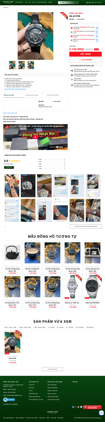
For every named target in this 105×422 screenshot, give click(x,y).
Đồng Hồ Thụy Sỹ (52, 390)
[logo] (8, 3)
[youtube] (76, 407)
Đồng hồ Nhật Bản (52, 387)
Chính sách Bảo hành (9, 417)
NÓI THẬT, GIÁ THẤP (80, 69)
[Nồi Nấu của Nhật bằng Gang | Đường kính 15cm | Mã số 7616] (32, 253)
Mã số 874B (12, 358)
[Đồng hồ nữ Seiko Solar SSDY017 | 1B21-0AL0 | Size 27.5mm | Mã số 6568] (73, 287)
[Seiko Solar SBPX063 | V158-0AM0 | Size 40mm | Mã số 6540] (92, 287)
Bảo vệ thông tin (20, 417)
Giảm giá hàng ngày (53, 396)
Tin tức (31, 390)
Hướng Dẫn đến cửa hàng (36, 399)
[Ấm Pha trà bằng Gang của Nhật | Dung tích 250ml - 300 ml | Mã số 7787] (12, 253)
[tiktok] (78, 407)
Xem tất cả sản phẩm (52, 369)
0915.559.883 (87, 60)
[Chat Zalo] (101, 413)
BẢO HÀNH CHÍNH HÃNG (82, 83)
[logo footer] (52, 412)
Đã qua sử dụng (52, 393)
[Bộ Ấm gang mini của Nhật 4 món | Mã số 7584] (92, 253)
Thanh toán (42, 417)
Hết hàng (85, 54)
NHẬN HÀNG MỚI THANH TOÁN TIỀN (85, 74)
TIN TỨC (34, 2)
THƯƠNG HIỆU (19, 2)
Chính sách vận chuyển (32, 417)
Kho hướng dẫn (53, 95)
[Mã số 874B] (12, 342)
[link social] (9, 401)
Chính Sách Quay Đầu (54, 399)
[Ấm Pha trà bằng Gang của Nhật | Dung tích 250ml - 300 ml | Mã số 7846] (72, 253)
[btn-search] (77, 2)
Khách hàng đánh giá (34, 396)
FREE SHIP (77, 79)
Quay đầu (53, 417)
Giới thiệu (31, 387)
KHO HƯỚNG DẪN (42, 2)
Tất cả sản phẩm (52, 384)
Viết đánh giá (9, 167)
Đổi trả (48, 417)
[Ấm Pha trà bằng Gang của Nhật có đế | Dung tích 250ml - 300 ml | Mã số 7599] (52, 253)
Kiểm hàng (60, 417)
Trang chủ (31, 384)
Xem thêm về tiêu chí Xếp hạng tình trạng (15, 89)
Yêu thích (99, 2)
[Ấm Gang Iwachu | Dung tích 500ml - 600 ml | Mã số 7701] (12, 287)
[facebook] (73, 407)
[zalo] (81, 407)
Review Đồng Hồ (33, 393)
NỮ (29, 2)
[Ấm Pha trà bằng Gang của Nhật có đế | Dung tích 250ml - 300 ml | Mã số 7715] (32, 287)
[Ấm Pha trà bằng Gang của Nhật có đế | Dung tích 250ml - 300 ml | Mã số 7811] (52, 287)
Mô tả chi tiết (9, 95)
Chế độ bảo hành (31, 95)
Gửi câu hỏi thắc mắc (11, 113)
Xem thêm (97, 28)
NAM (26, 2)
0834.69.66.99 (12, 389)
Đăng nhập (91, 2)
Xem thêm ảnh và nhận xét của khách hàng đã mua (85, 226)
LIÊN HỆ (50, 2)
